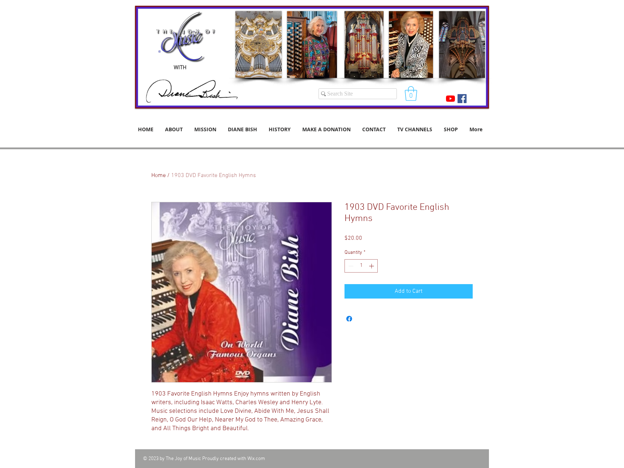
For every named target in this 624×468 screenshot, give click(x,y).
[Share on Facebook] (349, 318)
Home (158, 175)
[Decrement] (350, 266)
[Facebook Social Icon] (462, 98)
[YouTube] (450, 98)
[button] (411, 93)
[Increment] (372, 266)
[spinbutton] (361, 266)
